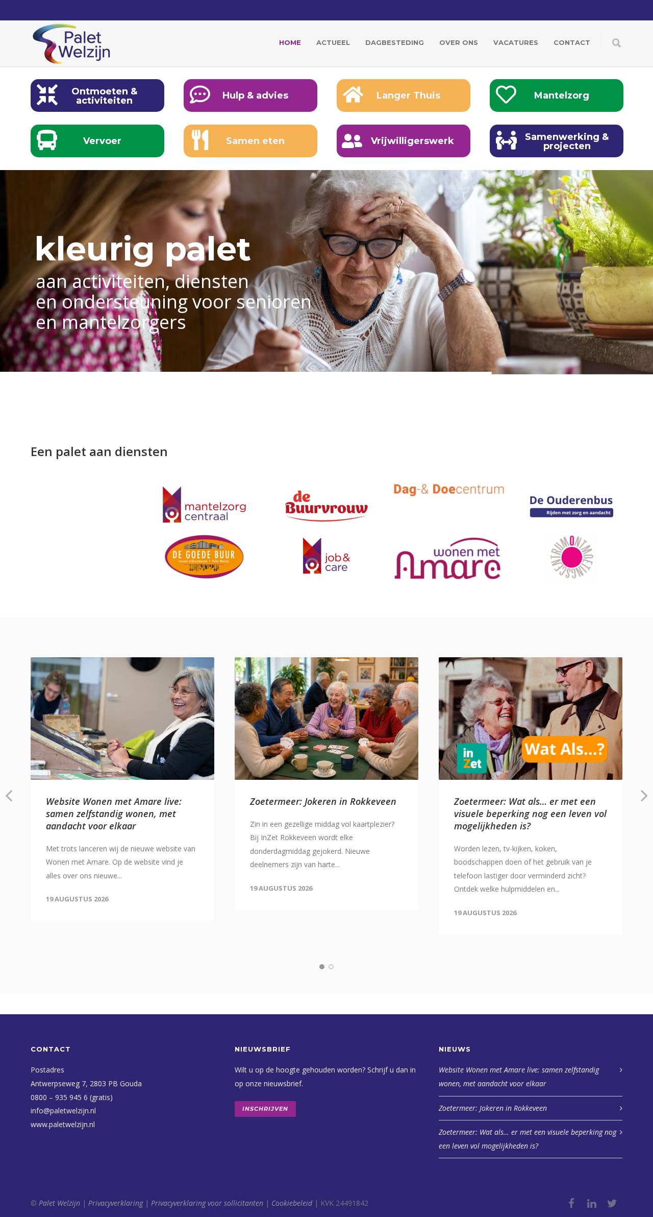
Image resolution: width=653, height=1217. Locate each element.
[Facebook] (571, 1203)
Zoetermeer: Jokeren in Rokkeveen (323, 801)
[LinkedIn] (592, 1203)
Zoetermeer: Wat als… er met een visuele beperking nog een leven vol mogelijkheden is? (530, 813)
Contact (572, 42)
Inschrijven (265, 1108)
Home (290, 42)
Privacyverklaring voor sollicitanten (207, 1203)
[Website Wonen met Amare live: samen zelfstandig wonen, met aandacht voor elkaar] (122, 718)
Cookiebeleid (291, 1203)
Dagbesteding (394, 42)
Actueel (333, 42)
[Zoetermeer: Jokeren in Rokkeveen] (326, 718)
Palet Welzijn (59, 1203)
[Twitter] (612, 1203)
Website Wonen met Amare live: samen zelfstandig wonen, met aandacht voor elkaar (114, 813)
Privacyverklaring (115, 1203)
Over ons (458, 42)
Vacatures (515, 42)
